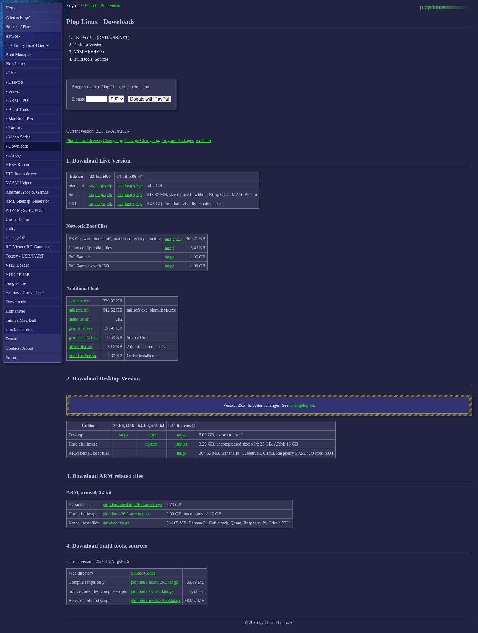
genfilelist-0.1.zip (84, 337)
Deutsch (90, 5)
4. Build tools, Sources (88, 59)
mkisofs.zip (79, 310)
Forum (11, 357)
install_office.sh (82, 355)
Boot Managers (19, 54)
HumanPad (15, 311)
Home (11, 8)
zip (109, 185)
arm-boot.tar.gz (116, 523)
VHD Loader (17, 265)
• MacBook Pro (19, 118)
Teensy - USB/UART (25, 256)
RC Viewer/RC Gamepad (28, 247)
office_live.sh (80, 346)
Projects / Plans (19, 26)
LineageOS (15, 237)
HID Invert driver (21, 173)
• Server (13, 91)
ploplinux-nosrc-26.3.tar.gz (154, 582)
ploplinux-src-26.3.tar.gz (152, 591)
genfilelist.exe (81, 328)
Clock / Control (19, 329)
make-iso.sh (79, 319)
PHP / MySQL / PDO (25, 210)
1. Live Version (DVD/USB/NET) (99, 37)
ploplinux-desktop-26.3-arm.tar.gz (132, 504)
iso (90, 185)
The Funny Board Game (27, 45)
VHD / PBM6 (18, 274)
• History (13, 155)
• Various (14, 127)
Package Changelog (141, 140)
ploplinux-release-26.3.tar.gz (155, 600)
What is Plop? (18, 17)
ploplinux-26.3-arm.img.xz (126, 513)
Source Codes (143, 573)
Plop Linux (15, 63)
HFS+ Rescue (18, 164)
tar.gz (100, 185)
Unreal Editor (17, 219)
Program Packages (177, 140)
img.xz (151, 444)
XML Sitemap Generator (27, 201)
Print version (111, 5)
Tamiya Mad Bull (21, 320)
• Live (11, 73)
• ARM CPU (17, 100)
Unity (10, 228)
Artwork (13, 36)
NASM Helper (19, 183)
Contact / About (19, 348)
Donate (12, 338)
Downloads (16, 301)
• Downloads (17, 146)
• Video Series (18, 137)
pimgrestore (16, 283)
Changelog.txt (301, 405)
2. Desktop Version (85, 44)
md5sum (203, 140)
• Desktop (14, 82)
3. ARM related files (86, 52)
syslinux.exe (79, 301)
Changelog (112, 140)
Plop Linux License (83, 140)
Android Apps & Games (27, 192)
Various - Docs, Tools (24, 292)
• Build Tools (17, 109)
